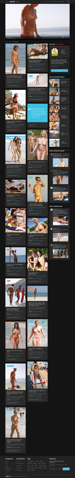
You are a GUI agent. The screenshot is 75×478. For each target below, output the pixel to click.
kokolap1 (33, 396)
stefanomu (34, 240)
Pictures (31, 288)
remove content (19, 465)
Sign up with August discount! (63, 52)
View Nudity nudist (12, 175)
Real (8, 136)
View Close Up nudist (13, 317)
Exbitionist (29, 463)
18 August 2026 (39, 240)
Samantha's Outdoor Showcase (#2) (64, 116)
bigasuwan (12, 239)
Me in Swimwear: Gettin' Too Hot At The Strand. (14, 76)
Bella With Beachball (63, 108)
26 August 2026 (18, 172)
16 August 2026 (16, 399)
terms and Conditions (20, 463)
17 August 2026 (17, 200)
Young (29, 465)
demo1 (46, 1)
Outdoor (41, 461)
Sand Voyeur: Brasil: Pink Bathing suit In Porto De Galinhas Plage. (37, 304)
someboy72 (12, 314)
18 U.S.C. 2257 (18, 467)
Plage (32, 467)
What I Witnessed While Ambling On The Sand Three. (14, 441)
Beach (44, 465)
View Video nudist (12, 243)
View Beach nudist (12, 402)
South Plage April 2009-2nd (64, 82)
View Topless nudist (35, 243)
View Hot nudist (34, 170)
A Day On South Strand (64, 91)
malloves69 (34, 96)
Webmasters (18, 470)
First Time (44, 463)
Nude (29, 467)
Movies (31, 250)
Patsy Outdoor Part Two (64, 133)
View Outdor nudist (35, 357)
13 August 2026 (18, 314)
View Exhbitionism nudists (36, 99)
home (43, 1)
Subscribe (66, 468)
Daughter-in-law (10, 365)
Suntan (44, 467)
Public (36, 467)
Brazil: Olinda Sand (64, 143)
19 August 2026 (39, 96)
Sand (8, 45)
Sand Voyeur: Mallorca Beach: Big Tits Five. (14, 166)
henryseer (12, 200)
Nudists (36, 465)
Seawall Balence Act (64, 125)
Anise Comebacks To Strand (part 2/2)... (35, 61)
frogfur (33, 66)
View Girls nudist (12, 359)
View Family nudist (12, 450)
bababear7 (12, 447)
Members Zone (56, 1)
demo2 (50, 1)
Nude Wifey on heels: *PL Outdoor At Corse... (37, 89)
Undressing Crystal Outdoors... (13, 196)
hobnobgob (12, 82)
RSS (6, 472)
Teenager (9, 249)
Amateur (9, 41)
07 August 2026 (39, 210)
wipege (11, 399)
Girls (32, 465)
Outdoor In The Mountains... (34, 273)
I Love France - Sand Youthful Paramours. (36, 204)
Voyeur (33, 470)
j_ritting (33, 167)
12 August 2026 (17, 82)
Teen (38, 461)
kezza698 (34, 278)
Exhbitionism (30, 461)
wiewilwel (34, 210)
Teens (29, 470)
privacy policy (18, 461)
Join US (31, 125)
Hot (8, 182)
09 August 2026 (18, 356)
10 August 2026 (38, 167)
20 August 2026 (17, 239)
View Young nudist (12, 130)
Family (31, 45)
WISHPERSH (12, 172)
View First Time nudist (35, 69)
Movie (9, 280)
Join (59, 70)
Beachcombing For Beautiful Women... (13, 309)
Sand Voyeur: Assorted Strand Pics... (14, 122)
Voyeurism (35, 463)
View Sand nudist (34, 314)
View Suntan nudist (12, 85)
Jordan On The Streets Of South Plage (64, 99)
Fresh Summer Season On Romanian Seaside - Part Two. (15, 393)
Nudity (39, 463)
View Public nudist (12, 274)
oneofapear (12, 356)
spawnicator (34, 354)
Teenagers (9, 92)
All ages (31, 321)
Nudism (9, 409)
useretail (33, 311)
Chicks (31, 131)
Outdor (31, 177)
